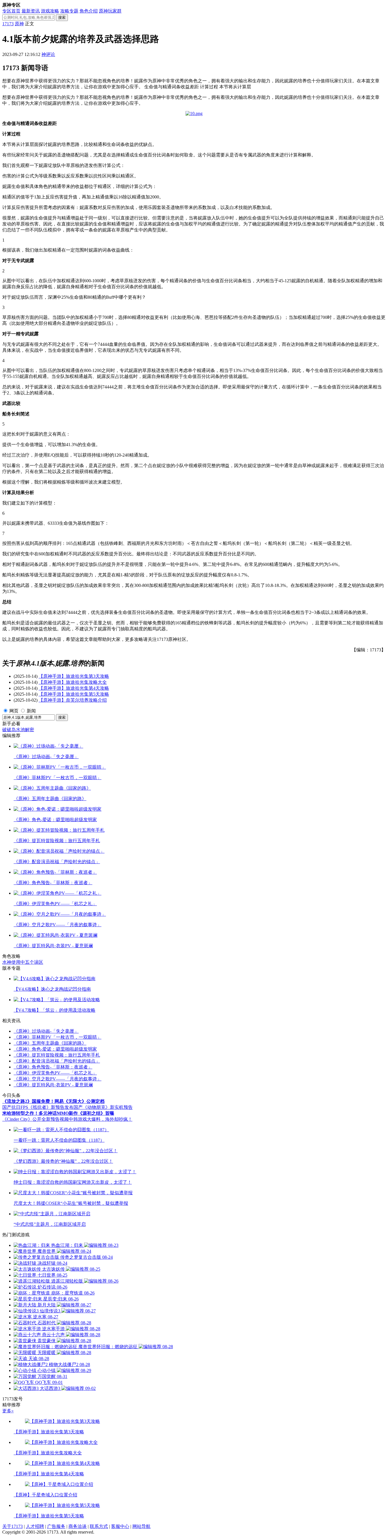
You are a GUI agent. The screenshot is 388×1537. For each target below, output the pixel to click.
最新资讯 (31, 11)
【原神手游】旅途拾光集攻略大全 (73, 682)
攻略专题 (69, 11)
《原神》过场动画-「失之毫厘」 (46, 1031)
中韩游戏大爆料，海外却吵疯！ (100, 1119)
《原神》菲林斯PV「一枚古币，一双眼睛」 (57, 1037)
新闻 (31, 710)
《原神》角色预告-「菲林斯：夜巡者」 (53, 1067)
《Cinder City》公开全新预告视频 (35, 1119)
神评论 (48, 54)
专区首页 (11, 11)
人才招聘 (35, 1526)
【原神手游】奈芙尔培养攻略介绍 (73, 700)
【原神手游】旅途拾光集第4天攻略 (74, 688)
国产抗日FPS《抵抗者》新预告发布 (38, 1107)
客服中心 (120, 1526)
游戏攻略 (50, 11)
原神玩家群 (110, 11)
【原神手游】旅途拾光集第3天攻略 (74, 676)
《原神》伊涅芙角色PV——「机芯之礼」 (55, 1072)
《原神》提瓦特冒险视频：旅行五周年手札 (57, 1055)
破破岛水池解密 (18, 729)
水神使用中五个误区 (22, 962)
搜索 (62, 17)
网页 (13, 710)
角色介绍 (89, 11)
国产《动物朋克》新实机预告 (103, 1107)
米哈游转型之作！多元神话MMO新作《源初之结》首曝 (58, 1113)
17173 (8, 23)
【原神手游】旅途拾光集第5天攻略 (74, 694)
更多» (8, 1410)
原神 (19, 23)
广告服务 (56, 1526)
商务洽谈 (77, 1526)
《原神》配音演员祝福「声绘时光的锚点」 (57, 1061)
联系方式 (99, 1526)
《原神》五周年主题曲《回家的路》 (50, 1043)
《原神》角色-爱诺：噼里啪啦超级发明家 (55, 1049)
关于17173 (12, 1526)
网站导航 (141, 1526)
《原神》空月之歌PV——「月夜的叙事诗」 (57, 1078)
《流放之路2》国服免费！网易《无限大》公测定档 (53, 1101)
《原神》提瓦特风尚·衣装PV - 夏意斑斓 (53, 1084)
